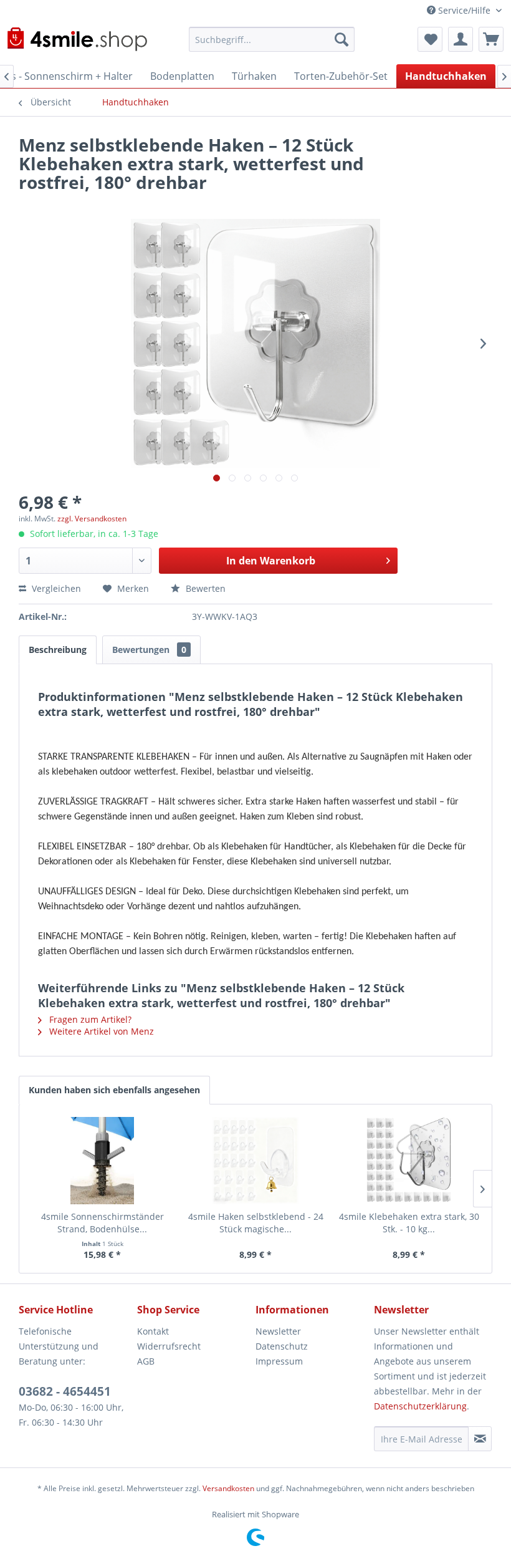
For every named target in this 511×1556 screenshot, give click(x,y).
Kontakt (153, 1331)
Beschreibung (58, 649)
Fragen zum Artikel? (89, 1019)
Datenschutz (282, 1346)
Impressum (279, 1361)
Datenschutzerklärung (420, 1406)
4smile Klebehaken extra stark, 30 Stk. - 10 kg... (409, 1222)
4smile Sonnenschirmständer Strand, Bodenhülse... (102, 1222)
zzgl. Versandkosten (92, 518)
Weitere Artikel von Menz (100, 1031)
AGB (146, 1361)
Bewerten (204, 588)
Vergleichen (55, 588)
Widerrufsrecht (169, 1346)
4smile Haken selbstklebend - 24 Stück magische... (255, 1222)
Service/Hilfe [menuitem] (464, 10)
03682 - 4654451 (65, 1391)
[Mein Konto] (460, 39)
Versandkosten (228, 1488)
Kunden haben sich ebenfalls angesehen (114, 1090)
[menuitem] (272, 39)
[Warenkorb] (491, 39)
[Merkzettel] (430, 39)
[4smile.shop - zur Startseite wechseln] (77, 42)
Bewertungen (149, 649)
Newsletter (278, 1331)
